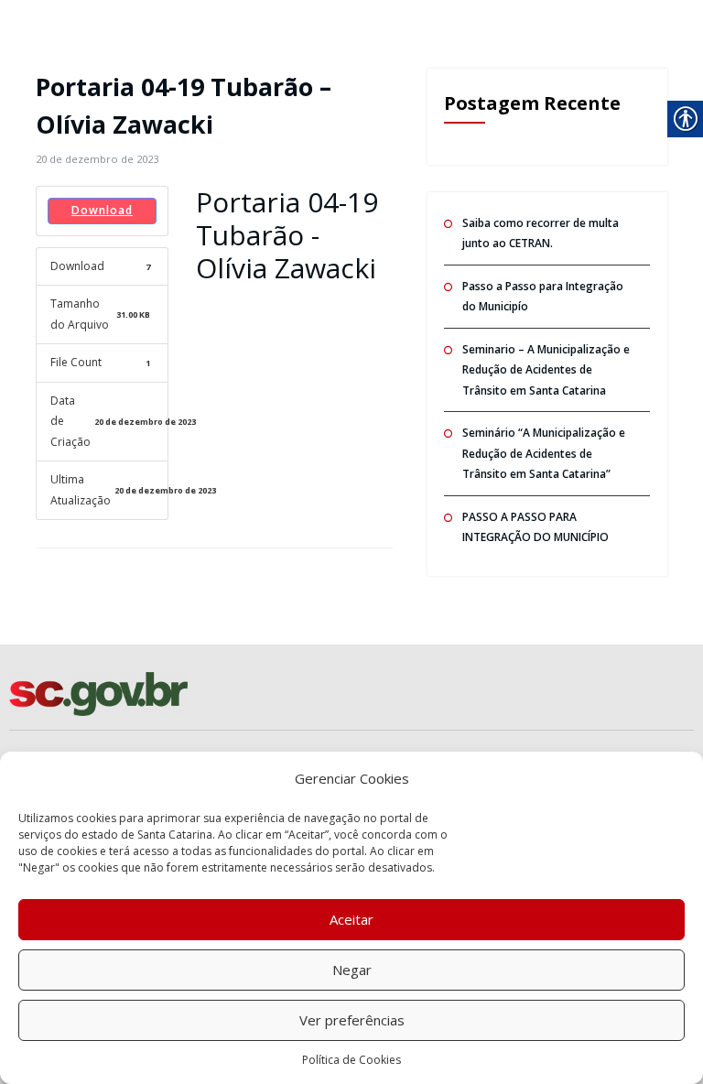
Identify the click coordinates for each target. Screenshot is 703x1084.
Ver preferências (352, 1020)
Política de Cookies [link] (351, 1060)
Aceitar (351, 919)
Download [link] (102, 210)
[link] (97, 159)
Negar (352, 969)
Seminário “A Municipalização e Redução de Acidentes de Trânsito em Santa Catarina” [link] (543, 453)
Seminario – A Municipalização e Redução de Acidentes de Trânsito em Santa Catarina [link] (546, 369)
